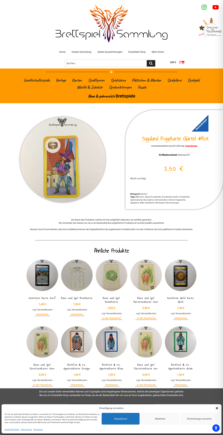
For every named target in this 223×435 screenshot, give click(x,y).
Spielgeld (193, 80)
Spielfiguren (96, 80)
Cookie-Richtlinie (12, 429)
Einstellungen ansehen (199, 418)
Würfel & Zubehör (90, 87)
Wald (142, 202)
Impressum (38, 429)
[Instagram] (204, 7)
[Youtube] (215, 7)
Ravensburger (172, 202)
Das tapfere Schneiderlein (155, 200)
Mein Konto (158, 51)
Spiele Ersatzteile (153, 197)
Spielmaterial (136, 200)
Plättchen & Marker (146, 80)
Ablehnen (160, 418)
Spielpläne (174, 80)
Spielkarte (150, 202)
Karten (77, 80)
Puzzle (142, 87)
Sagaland (134, 202)
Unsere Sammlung (81, 51)
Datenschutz (26, 429)
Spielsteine (118, 80)
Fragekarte (180, 200)
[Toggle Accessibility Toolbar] (216, 428)
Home (62, 51)
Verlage (61, 80)
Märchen (140, 197)
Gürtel (171, 200)
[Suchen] (151, 63)
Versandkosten (191, 146)
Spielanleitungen (120, 87)
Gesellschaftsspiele (37, 80)
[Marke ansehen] (200, 130)
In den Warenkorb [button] (111, 318)
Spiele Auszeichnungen (109, 51)
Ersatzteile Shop (137, 51)
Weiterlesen (42, 314)
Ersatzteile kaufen (170, 197)
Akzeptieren (120, 418)
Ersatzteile (185, 197)
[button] (216, 408)
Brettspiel (160, 202)
